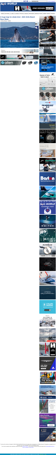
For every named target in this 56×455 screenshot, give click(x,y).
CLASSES (16, 13)
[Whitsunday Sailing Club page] (36, 28)
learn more (41, 454)
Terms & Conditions (25, 447)
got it (45, 454)
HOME (2, 13)
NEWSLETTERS (38, 13)
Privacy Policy (31, 447)
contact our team (25, 446)
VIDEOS (26, 13)
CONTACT (53, 13)
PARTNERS (31, 13)
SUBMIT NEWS (46, 13)
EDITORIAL (7, 13)
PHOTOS (22, 13)
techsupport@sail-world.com (50, 446)
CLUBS (12, 13)
